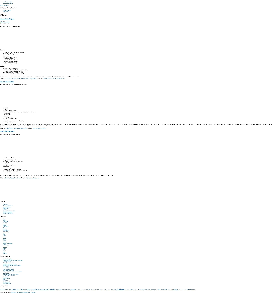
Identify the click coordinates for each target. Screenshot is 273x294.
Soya (31, 78)
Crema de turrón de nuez (8, 262)
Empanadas (5, 221)
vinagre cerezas (180, 289)
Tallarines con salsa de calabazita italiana (12, 265)
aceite (34, 128)
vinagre (62, 78)
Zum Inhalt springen (7, 1)
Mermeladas (5, 231)
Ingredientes (5, 208)
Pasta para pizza (6, 282)
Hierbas (4, 227)
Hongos (4, 229)
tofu (159, 289)
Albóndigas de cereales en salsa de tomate (12, 271)
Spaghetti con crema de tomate (10, 264)
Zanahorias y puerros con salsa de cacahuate (13, 260)
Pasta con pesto (6, 278)
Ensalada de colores (7, 131)
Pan (4, 233)
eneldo (69, 289)
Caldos (4, 220)
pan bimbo (104, 289)
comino (65, 289)
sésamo (156, 289)
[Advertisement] (136, 38)
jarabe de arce (78, 289)
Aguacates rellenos (7, 81)
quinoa (134, 289)
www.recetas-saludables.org (23, 292)
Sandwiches (5, 245)
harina (73, 289)
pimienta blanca (126, 289)
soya (154, 289)
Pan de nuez (5, 280)
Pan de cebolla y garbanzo (9, 275)
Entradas (7, 128)
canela (47, 289)
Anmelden (33, 292)
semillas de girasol (149, 289)
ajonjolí (31, 289)
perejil (115, 289)
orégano (101, 289)
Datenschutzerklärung (8, 205)
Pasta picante (6, 273)
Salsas (4, 244)
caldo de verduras (57, 78)
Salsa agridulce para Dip (8, 269)
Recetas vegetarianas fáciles (9, 210)
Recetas (18, 78)
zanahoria (188, 289)
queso (131, 289)
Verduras (35, 78)
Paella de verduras (7, 283)
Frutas (4, 225)
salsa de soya (141, 289)
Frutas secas (5, 226)
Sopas (4, 248)
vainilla (165, 289)
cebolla (44, 128)
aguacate (38, 128)
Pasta (4, 234)
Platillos (4, 238)
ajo (51, 78)
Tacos (4, 250)
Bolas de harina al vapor (8, 270)
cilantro (60, 289)
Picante (4, 235)
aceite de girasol (46, 78)
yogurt (184, 289)
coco (63, 289)
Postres (4, 239)
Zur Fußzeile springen (8, 3)
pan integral (108, 289)
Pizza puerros (6, 266)
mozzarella (94, 289)
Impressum (5, 204)
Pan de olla (5, 276)
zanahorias (193, 289)
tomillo (161, 289)
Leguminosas (13, 78)
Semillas (5, 247)
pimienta (33, 177)
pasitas (112, 289)
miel (91, 289)
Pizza (4, 236)
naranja (97, 289)
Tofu (4, 252)
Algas (4, 218)
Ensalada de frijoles (7, 19)
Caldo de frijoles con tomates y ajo (10, 274)
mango (84, 289)
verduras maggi (170, 289)
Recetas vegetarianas (25, 78)
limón (82, 289)
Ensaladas (7, 78)
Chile (57, 289)
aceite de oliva (17, 289)
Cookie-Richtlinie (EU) (8, 213)
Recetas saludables (4, 5)
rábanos (137, 289)
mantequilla (88, 289)
